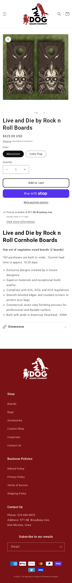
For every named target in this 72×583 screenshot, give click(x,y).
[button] (5, 14)
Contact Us (14, 445)
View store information (20, 221)
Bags (10, 412)
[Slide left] (28, 113)
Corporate (13, 437)
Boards (11, 403)
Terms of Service (17, 485)
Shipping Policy (16, 493)
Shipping (7, 141)
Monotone (13, 153)
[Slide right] (44, 113)
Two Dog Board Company (31, 576)
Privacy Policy (16, 476)
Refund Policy (16, 468)
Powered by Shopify (50, 576)
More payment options (36, 202)
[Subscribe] (60, 546)
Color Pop (36, 153)
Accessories (14, 420)
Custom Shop (15, 428)
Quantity (7, 162)
